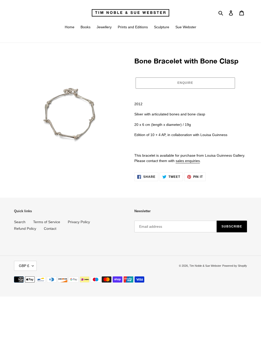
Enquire (185, 83)
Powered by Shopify (234, 265)
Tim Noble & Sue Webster (205, 265)
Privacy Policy (79, 222)
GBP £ (24, 266)
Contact (50, 228)
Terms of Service (46, 222)
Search (19, 222)
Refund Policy (25, 228)
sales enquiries (188, 161)
